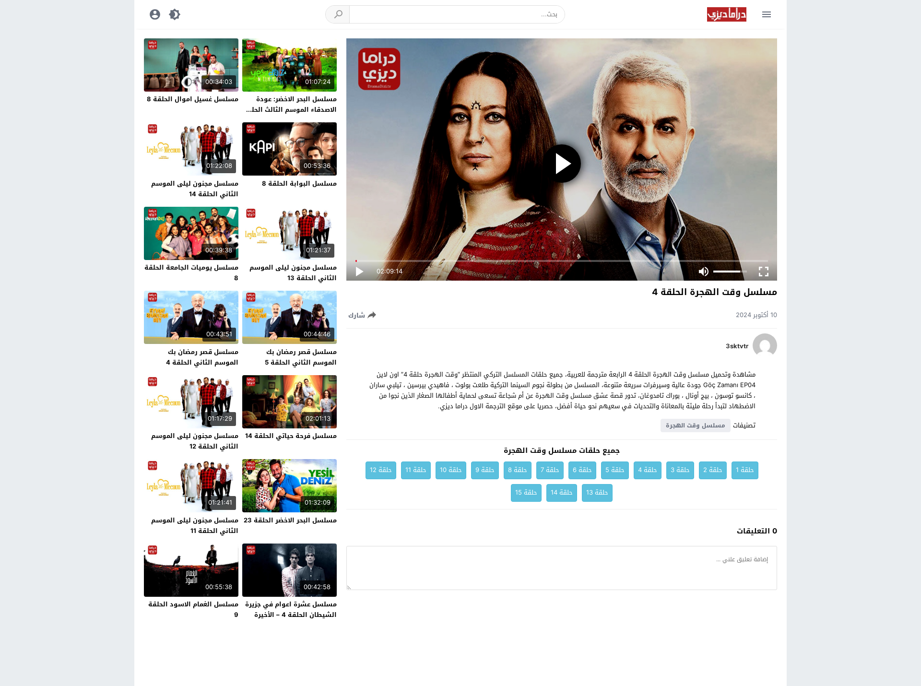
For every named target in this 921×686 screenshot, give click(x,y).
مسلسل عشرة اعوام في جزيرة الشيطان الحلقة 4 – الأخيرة (291, 609)
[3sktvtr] (765, 355)
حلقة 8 (517, 470)
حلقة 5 (615, 470)
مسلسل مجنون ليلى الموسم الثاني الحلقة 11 (194, 525)
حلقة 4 (647, 470)
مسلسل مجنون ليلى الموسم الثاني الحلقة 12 (194, 441)
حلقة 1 (745, 470)
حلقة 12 (381, 470)
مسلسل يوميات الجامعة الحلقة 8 (191, 272)
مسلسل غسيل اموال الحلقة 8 (192, 99)
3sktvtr (737, 346)
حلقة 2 (712, 470)
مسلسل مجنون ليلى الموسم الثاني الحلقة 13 (293, 272)
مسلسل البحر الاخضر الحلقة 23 (290, 520)
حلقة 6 (582, 470)
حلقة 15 (526, 492)
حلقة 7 (550, 470)
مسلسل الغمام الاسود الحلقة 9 (193, 609)
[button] (338, 14)
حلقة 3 (680, 470)
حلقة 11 (415, 470)
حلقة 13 (597, 492)
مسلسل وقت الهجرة (695, 425)
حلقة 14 (562, 492)
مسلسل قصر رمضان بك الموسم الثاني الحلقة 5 (301, 357)
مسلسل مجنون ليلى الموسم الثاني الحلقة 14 (194, 188)
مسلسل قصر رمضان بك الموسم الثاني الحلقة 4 (202, 357)
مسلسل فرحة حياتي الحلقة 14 (291, 436)
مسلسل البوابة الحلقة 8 (299, 183)
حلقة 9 (485, 470)
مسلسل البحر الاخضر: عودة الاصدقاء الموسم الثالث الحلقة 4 (290, 109)
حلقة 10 (451, 470)
